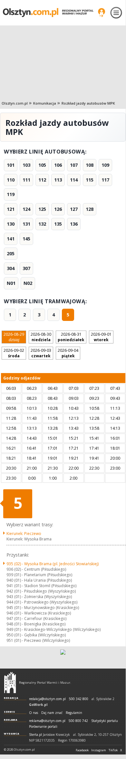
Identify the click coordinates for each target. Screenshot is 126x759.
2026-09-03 (41, 353)
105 (42, 165)
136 (74, 224)
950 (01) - (36, 635)
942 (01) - (41, 591)
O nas (33, 713)
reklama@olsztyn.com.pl (47, 721)
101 (11, 165)
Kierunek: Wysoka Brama (29, 539)
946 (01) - (38, 613)
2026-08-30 (41, 337)
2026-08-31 (71, 337)
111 (26, 180)
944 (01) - (41, 602)
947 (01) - (36, 618)
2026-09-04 (68, 353)
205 (11, 253)
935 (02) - (52, 564)
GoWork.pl (38, 704)
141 (11, 239)
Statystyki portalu (104, 721)
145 (26, 239)
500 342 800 (78, 699)
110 (11, 180)
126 (58, 209)
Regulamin (74, 713)
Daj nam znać (52, 713)
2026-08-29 (14, 337)
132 (42, 224)
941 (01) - (41, 585)
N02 (28, 283)
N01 (11, 283)
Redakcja (11, 697)
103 (26, 165)
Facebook (82, 750)
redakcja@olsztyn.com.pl (47, 699)
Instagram (98, 750)
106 (58, 165)
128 (89, 209)
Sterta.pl (35, 735)
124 (26, 209)
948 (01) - (35, 624)
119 (11, 194)
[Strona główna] (48, 12)
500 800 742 (78, 721)
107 (74, 165)
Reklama (10, 719)
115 (89, 180)
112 (42, 180)
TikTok (113, 750)
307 (26, 268)
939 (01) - (39, 574)
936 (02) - (36, 569)
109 (105, 165)
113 (58, 180)
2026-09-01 (101, 337)
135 (58, 224)
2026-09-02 (14, 353)
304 (11, 268)
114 (74, 180)
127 (74, 209)
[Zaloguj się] (101, 12)
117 (105, 180)
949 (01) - (53, 629)
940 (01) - (39, 580)
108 (89, 165)
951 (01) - (38, 640)
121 (11, 209)
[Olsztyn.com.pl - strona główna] (10, 682)
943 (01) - (39, 596)
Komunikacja (44, 103)
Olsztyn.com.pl (15, 103)
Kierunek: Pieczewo (23, 533)
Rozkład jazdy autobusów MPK (88, 103)
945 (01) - (42, 607)
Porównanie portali (43, 727)
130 (11, 224)
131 (26, 224)
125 (42, 209)
